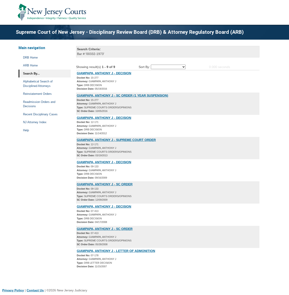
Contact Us (35, 290)
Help (26, 130)
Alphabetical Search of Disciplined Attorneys (38, 84)
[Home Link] (53, 12)
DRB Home (30, 57)
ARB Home (30, 65)
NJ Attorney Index (35, 122)
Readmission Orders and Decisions (39, 104)
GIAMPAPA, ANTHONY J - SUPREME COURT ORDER (116, 140)
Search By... (31, 73)
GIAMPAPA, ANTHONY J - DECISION (104, 73)
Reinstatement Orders (37, 93)
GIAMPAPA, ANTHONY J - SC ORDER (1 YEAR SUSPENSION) (122, 95)
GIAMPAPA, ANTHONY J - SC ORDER (105, 184)
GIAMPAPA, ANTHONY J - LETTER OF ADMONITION (116, 251)
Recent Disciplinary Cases (40, 114)
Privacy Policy (13, 290)
